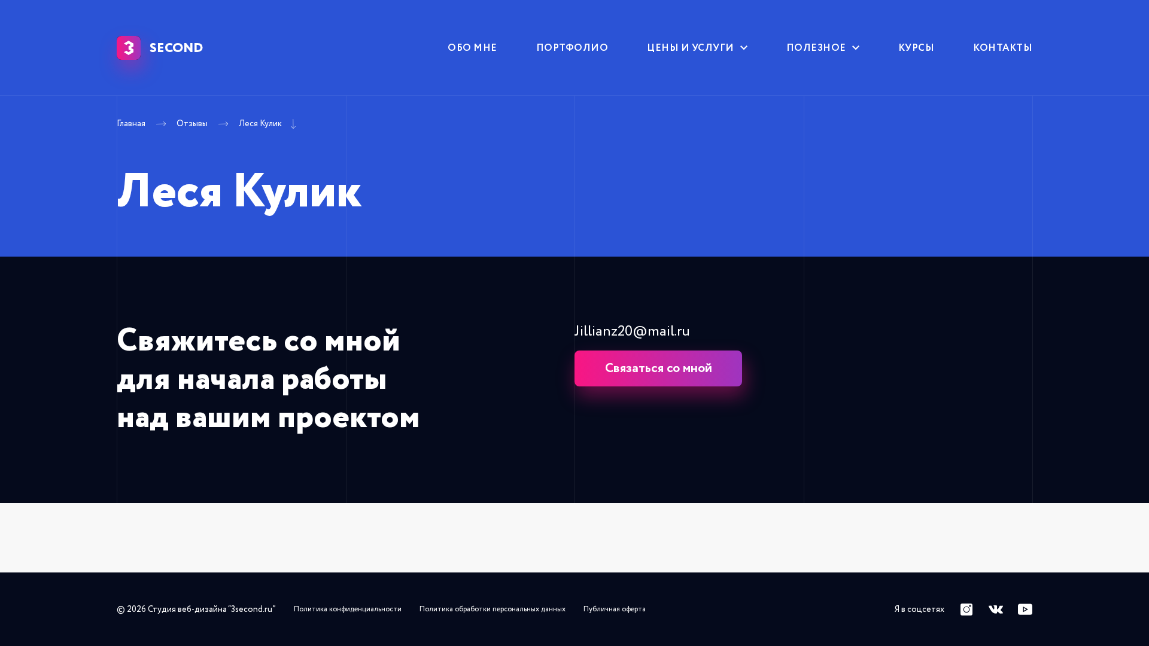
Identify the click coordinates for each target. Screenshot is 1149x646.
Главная (131, 124)
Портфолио (572, 47)
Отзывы (192, 124)
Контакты (1002, 47)
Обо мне (472, 47)
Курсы (916, 47)
